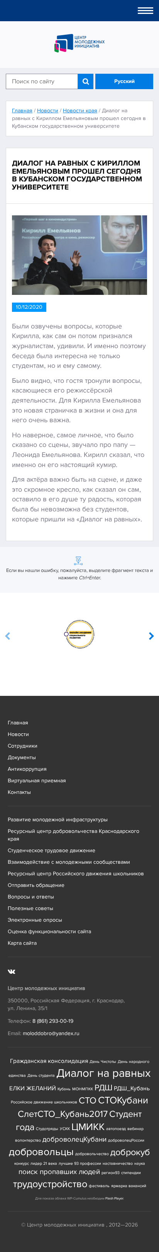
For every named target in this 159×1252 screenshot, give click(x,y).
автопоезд (116, 1128)
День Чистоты (103, 1061)
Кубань (64, 1088)
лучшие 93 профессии (80, 1163)
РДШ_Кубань (132, 1088)
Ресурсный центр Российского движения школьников (76, 873)
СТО (87, 1100)
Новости (18, 734)
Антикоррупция (27, 769)
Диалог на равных (103, 1073)
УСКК (65, 1128)
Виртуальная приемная (37, 780)
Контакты (19, 792)
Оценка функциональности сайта (49, 931)
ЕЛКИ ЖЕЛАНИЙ (32, 1088)
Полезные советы (30, 908)
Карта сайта (22, 943)
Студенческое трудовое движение (51, 850)
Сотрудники (22, 746)
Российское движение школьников (44, 1102)
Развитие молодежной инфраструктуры (58, 819)
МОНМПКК (82, 1088)
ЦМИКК (88, 1127)
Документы (22, 757)
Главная (18, 722)
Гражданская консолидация (49, 1061)
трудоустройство (50, 1184)
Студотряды (47, 1128)
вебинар (135, 1128)
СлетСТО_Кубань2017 (63, 1114)
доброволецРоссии (126, 1140)
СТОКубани (123, 1100)
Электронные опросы (35, 920)
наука (139, 1163)
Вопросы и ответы (31, 896)
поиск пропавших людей (59, 1171)
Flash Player (114, 1198)
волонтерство (28, 1140)
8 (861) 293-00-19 (52, 1021)
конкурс (21, 1163)
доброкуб (130, 1152)
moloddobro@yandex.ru (51, 1033)
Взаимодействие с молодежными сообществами (69, 862)
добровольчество (92, 1153)
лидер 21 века (43, 1163)
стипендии (131, 1172)
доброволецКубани (74, 1139)
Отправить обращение (36, 885)
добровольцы (41, 1151)
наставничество (118, 1163)
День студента (41, 1075)
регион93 (110, 1172)
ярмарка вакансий (128, 1185)
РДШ (103, 1088)
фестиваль (99, 1185)
